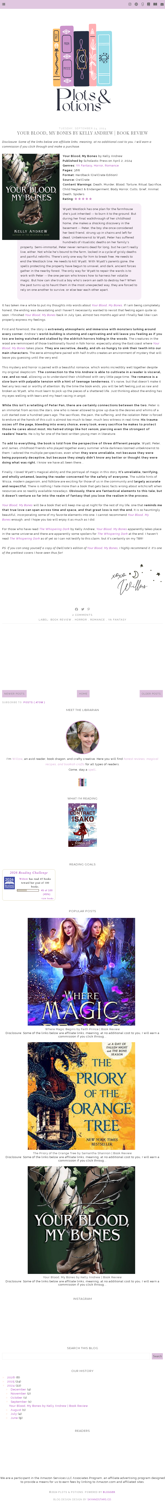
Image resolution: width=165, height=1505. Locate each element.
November (19, 1393)
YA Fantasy (84, 165)
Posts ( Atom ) (34, 702)
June (15, 1417)
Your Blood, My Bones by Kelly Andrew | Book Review (82, 133)
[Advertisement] (82, 657)
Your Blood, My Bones (107, 305)
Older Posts (151, 693)
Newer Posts (14, 693)
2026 (11, 1377)
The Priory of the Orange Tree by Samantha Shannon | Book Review (82, 1153)
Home (83, 693)
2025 (11, 1381)
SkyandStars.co (99, 1499)
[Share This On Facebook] (76, 609)
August (16, 1410)
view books (47, 898)
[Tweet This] (83, 609)
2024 (11, 1385)
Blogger (109, 1492)
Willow (23, 878)
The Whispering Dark (54, 529)
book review (61, 619)
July (14, 1413)
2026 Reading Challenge (29, 872)
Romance (112, 165)
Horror (98, 165)
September (19, 1401)
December (19, 1389)
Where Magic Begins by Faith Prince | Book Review (82, 1029)
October (17, 1397)
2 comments (82, 615)
